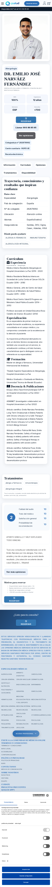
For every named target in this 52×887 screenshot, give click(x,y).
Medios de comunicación (11, 769)
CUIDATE (5, 784)
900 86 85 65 (23, 9)
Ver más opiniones (16, 572)
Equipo (4, 781)
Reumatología (37, 724)
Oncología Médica (20, 715)
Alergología (6, 674)
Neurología (36, 710)
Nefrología (36, 706)
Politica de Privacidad (10, 760)
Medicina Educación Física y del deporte (23, 700)
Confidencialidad (8, 755)
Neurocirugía (22, 710)
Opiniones (41, 165)
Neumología (6, 710)
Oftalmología (7, 715)
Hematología (6, 700)
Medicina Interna (23, 706)
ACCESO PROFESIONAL (24, 733)
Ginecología (36, 691)
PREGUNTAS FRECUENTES (13, 787)
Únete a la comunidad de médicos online (23, 740)
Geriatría (20, 691)
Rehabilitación (22, 724)
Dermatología (37, 679)
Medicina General (8, 706)
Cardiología (36, 674)
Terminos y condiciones (11, 746)
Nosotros (5, 775)
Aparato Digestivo (20, 674)
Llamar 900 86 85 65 (26, 127)
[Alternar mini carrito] (49, 3)
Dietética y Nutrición (5, 684)
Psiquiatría (5, 724)
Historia (4, 778)
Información (9, 165)
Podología (20, 720)
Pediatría (5, 720)
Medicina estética (38, 700)
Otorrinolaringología (41, 715)
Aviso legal (6, 749)
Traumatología (7, 728)
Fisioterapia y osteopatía (6, 691)
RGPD (3, 763)
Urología (20, 728)
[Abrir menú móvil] (2, 4)
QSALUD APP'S (8, 790)
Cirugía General (8, 679)
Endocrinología (23, 685)
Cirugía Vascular (23, 679)
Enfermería (36, 685)
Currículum (25, 165)
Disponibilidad (28, 173)
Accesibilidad (6, 752)
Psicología (35, 720)
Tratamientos (10, 173)
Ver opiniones (26, 135)
